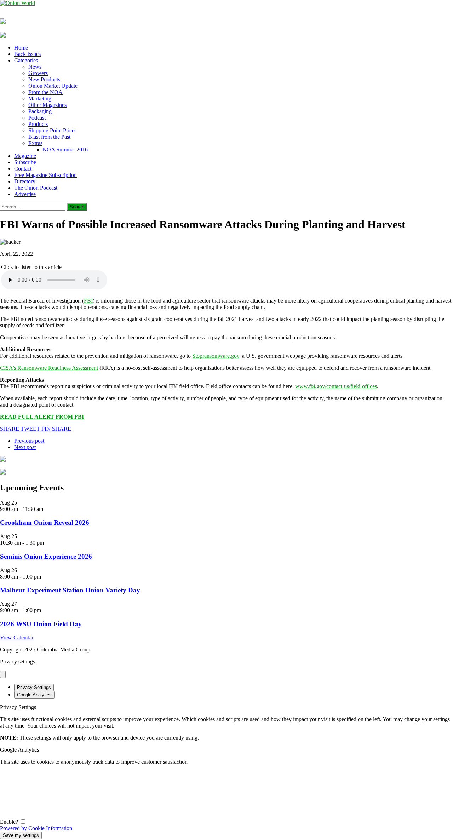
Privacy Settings (34, 687)
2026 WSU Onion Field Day (41, 624)
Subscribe (25, 162)
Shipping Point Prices (52, 130)
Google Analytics (34, 694)
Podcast (37, 118)
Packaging (40, 111)
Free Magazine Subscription (45, 175)
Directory (24, 181)
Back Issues (27, 54)
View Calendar (17, 637)
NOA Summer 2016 (65, 149)
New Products (44, 79)
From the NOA (45, 92)
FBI (88, 301)
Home (21, 48)
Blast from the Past (49, 137)
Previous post (29, 441)
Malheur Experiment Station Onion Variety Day (70, 590)
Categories (26, 60)
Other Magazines (47, 105)
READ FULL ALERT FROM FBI (42, 417)
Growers (38, 73)
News (34, 67)
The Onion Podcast (35, 188)
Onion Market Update (53, 86)
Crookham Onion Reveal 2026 (44, 522)
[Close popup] (3, 674)
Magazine (25, 156)
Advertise (25, 194)
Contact (22, 169)
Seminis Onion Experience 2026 (46, 556)
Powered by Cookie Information (36, 828)
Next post (25, 447)
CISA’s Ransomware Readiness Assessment (49, 368)
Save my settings (21, 835)
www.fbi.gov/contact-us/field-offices (336, 386)
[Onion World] (226, 3)
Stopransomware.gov (215, 356)
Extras (35, 143)
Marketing (39, 99)
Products (38, 124)
